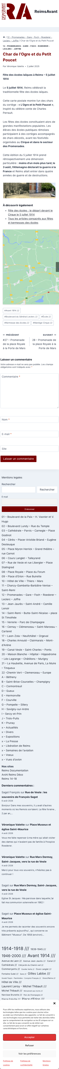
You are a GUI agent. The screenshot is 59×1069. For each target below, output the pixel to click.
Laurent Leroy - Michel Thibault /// (24, 986)
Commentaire (11, 376)
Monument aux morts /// (33, 991)
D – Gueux (8, 690)
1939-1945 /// (38, 949)
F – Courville (9, 700)
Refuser (29, 1045)
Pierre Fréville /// (11, 999)
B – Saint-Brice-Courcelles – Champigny (26, 681)
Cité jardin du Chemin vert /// (30, 965)
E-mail (7, 434)
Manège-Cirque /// (42, 323)
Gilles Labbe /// (39, 973)
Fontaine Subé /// (10, 974)
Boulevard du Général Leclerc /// (21, 316)
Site (4, 448)
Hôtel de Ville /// (11, 982)
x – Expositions (11, 736)
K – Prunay (8, 722)
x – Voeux (7, 754)
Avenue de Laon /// (12, 961)
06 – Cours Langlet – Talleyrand (21, 558)
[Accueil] (4, 37)
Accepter (29, 1037)
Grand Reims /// (49, 978)
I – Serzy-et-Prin (11, 713)
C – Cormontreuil (12, 686)
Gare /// (23, 974)
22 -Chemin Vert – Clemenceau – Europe (26, 672)
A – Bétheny (9, 677)
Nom (6, 419)
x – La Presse (10, 741)
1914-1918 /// (15, 948)
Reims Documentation (15, 770)
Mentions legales (12, 477)
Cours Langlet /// (43, 969)
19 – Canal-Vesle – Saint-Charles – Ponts (26, 649)
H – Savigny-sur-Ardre (15, 709)
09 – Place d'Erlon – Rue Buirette (21, 576)
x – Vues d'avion (12, 759)
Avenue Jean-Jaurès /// (34, 961)
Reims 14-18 (9, 778)
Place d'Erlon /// (33, 999)
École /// (46, 316)
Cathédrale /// (9, 965)
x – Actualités (10, 727)
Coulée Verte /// (27, 969)
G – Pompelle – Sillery (15, 704)
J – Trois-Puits (10, 718)
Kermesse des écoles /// (16, 323)
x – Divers (7, 732)
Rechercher (8, 484)
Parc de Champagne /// (33, 995)
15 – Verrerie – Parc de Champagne (23, 622)
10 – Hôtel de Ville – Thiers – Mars (22, 581)
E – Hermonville (11, 695)
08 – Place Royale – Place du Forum (23, 571)
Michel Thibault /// (12, 990)
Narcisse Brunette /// (12, 995)
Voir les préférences (29, 1053)
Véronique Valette (15, 66)
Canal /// (51, 961)
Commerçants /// (11, 969)
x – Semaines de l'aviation (17, 750)
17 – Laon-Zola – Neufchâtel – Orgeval (25, 635)
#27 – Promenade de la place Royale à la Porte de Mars (14, 342)
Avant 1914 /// (11, 310)
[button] (54, 1003)
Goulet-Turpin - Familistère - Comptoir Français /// (21, 978)
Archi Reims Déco (12, 774)
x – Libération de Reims (16, 745)
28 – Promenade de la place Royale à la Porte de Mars (44, 342)
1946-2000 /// (14, 955)
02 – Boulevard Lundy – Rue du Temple (25, 526)
